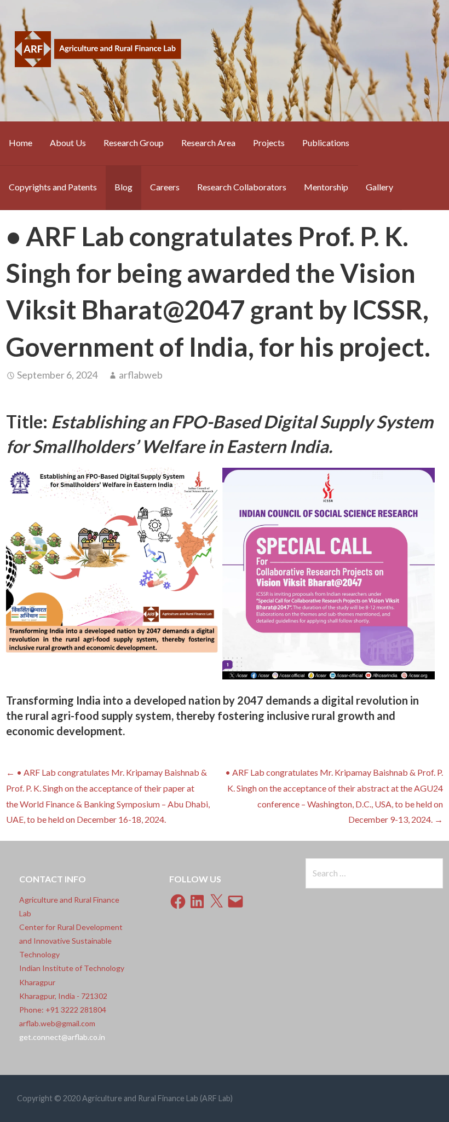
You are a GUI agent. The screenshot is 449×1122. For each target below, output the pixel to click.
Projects (269, 142)
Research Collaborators (241, 187)
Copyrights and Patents (53, 187)
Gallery (379, 187)
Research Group (133, 142)
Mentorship (326, 187)
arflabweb (141, 375)
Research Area (208, 142)
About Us (68, 142)
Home (20, 142)
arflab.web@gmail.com (57, 1023)
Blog (123, 187)
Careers (165, 187)
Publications (325, 142)
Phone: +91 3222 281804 (62, 1009)
